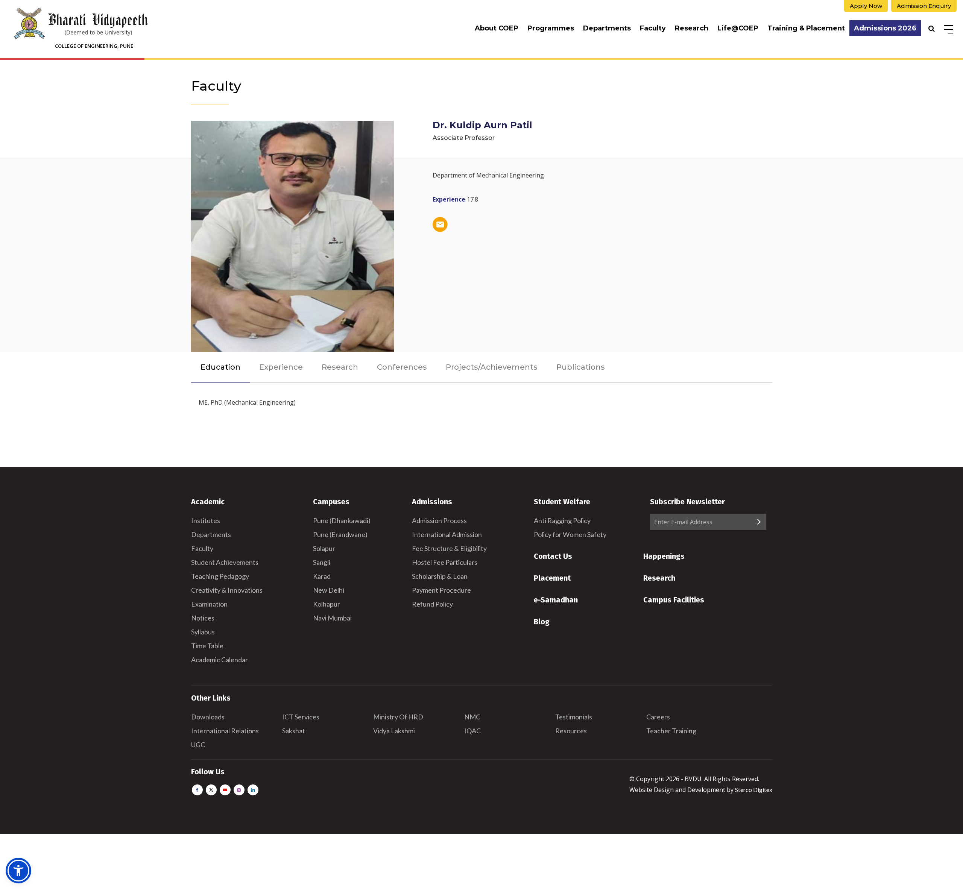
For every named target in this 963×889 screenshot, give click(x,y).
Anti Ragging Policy (562, 520)
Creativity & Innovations (227, 590)
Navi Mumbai (332, 618)
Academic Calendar (219, 659)
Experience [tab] (281, 367)
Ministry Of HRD (398, 717)
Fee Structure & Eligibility (449, 548)
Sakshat (293, 731)
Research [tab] (340, 367)
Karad (322, 576)
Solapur (324, 548)
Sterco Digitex (753, 789)
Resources (571, 731)
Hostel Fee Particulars (444, 562)
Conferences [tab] (402, 367)
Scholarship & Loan (440, 576)
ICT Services (300, 717)
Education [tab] (220, 367)
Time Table (207, 646)
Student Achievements (224, 562)
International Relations (225, 731)
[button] (18, 870)
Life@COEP (737, 28)
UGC (198, 744)
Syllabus (203, 632)
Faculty (653, 28)
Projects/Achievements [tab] (492, 367)
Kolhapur (326, 604)
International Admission (447, 534)
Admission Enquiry (924, 5)
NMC (472, 717)
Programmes (550, 28)
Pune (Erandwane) (340, 534)
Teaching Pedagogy (220, 576)
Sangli (321, 562)
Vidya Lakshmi (394, 731)
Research (691, 28)
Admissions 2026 (885, 28)
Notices (202, 618)
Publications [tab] (580, 367)
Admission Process (439, 520)
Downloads (208, 717)
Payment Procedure (441, 590)
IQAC (472, 731)
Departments (607, 28)
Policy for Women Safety (570, 534)
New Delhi (328, 590)
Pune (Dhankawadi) (342, 520)
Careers (658, 717)
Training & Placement (806, 28)
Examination (209, 604)
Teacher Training (671, 731)
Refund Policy (432, 604)
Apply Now (866, 5)
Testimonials (573, 717)
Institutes (205, 520)
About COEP (496, 28)
